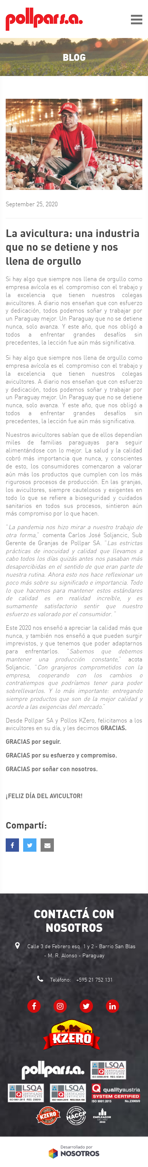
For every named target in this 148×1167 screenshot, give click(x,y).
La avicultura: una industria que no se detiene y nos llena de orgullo (73, 246)
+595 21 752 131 (94, 979)
